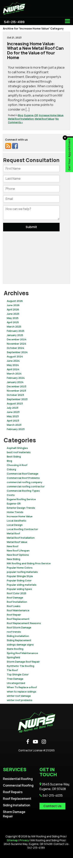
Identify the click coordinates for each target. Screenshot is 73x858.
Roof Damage (15, 597)
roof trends (14, 631)
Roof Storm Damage (19, 627)
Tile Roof (12, 670)
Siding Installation (18, 636)
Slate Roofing (15, 649)
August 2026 (15, 301)
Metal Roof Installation (21, 118)
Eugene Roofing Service (21, 499)
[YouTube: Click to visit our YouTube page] (35, 742)
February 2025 (15, 331)
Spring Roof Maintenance (22, 653)
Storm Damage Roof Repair (23, 661)
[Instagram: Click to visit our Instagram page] (43, 742)
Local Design (15, 525)
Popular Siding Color (19, 580)
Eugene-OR (31, 115)
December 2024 (16, 339)
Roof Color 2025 (16, 593)
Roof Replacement (18, 619)
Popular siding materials (21, 584)
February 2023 (16, 429)
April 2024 (13, 369)
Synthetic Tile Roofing (20, 666)
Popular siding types (19, 589)
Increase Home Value (51, 115)
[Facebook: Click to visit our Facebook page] (28, 742)
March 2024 (14, 373)
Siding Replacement (19, 640)
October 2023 (15, 395)
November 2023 (16, 390)
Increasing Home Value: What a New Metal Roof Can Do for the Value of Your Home (35, 50)
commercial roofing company (24, 482)
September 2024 (17, 352)
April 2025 (13, 322)
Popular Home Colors (20, 567)
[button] (14, 22)
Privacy (24, 840)
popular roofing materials (22, 572)
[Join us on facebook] (15, 145)
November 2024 (16, 343)
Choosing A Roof (17, 465)
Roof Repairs (13, 792)
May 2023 (13, 416)
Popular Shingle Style (20, 576)
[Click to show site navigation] (67, 21)
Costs (11, 495)
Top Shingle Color (18, 674)
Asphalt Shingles (17, 448)
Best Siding (14, 456)
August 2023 (15, 403)
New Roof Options (18, 555)
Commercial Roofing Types (23, 490)
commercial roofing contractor (26, 486)
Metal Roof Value (44, 118)
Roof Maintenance (18, 610)
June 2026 (13, 305)
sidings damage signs (20, 644)
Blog (20, 115)
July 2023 (12, 407)
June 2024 (13, 360)
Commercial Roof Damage (22, 473)
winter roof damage (19, 696)
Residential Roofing (18, 779)
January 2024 (15, 382)
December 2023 (16, 386)
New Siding (13, 559)
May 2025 (12, 318)
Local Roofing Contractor (22, 529)
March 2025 (14, 326)
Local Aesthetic (16, 520)
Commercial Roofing (18, 785)
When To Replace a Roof (22, 687)
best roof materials (19, 452)
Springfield (13, 657)
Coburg (11, 469)
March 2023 (14, 425)
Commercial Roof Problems (23, 478)
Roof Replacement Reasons (24, 623)
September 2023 (17, 399)
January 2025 (15, 335)
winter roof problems (19, 700)
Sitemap (12, 840)
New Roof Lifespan (18, 550)
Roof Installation (17, 602)
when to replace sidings (21, 691)
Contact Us (52, 806)
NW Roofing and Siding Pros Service (29, 563)
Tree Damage (15, 678)
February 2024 (16, 378)
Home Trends (15, 512)
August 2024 (15, 356)
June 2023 (13, 412)
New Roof (12, 546)
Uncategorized (16, 683)
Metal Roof (13, 533)
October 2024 (15, 348)
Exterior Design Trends (21, 508)
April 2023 (13, 420)
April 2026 (13, 309)
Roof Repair (14, 614)
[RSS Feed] (8, 145)
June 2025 (13, 313)
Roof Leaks (13, 606)
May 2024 (13, 365)
